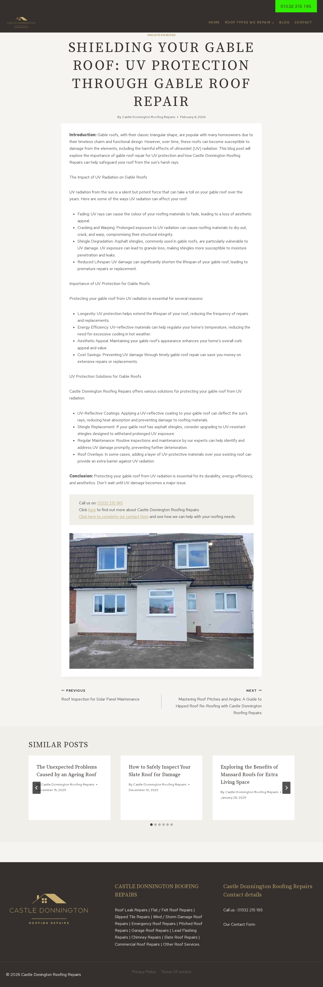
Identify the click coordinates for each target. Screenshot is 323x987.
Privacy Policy (144, 971)
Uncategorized (161, 35)
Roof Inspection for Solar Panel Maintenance (100, 695)
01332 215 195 (296, 6)
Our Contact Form (239, 924)
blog (284, 22)
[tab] (151, 824)
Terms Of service (176, 971)
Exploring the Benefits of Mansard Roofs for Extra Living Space (249, 775)
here (92, 509)
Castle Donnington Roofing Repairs (148, 117)
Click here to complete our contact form (114, 516)
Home (214, 22)
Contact (303, 22)
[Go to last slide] (37, 788)
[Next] (286, 788)
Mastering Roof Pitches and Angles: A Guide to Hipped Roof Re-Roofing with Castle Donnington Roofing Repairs (219, 702)
